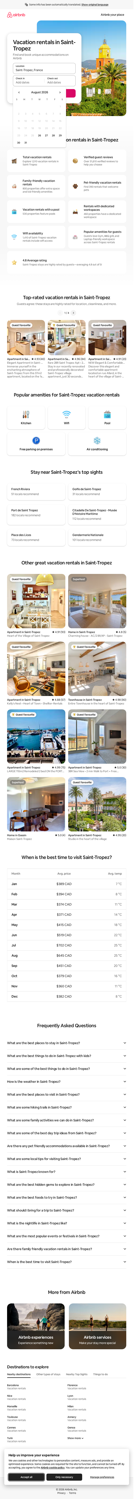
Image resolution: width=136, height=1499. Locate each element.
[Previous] (60, 313)
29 (60, 135)
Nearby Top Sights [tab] (76, 1374)
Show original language (94, 4)
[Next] (73, 313)
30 (18, 142)
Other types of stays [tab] (48, 1374)
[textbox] (28, 82)
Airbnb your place (112, 15)
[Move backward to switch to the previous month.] (19, 92)
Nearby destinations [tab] (19, 1374)
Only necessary (64, 1477)
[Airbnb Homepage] (16, 14)
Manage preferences (102, 1477)
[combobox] (44, 70)
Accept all (26, 1477)
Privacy (61, 1493)
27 (46, 135)
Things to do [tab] (100, 1374)
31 (25, 142)
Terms (72, 1493)
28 (53, 135)
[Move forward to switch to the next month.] (60, 92)
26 (39, 135)
